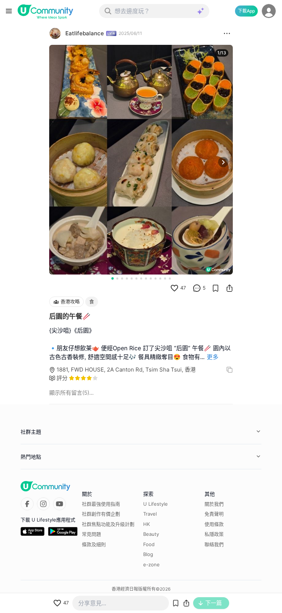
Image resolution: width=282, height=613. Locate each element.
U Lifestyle (155, 504)
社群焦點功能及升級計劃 (108, 524)
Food (149, 544)
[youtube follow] (59, 503)
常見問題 (91, 534)
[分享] (229, 288)
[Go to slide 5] (132, 278)
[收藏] (215, 288)
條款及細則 (94, 544)
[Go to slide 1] (112, 278)
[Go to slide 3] (122, 278)
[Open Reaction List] (226, 33)
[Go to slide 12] (165, 278)
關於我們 (214, 504)
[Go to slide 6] (136, 278)
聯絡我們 (214, 544)
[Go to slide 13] (170, 278)
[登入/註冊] (268, 11)
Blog (148, 554)
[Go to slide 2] (117, 278)
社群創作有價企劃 (101, 514)
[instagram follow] (43, 503)
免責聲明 (214, 514)
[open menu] (9, 11)
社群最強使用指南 (101, 504)
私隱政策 (214, 534)
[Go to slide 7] (141, 278)
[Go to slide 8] (146, 278)
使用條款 (214, 524)
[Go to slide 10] (155, 278)
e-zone (151, 564)
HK (146, 524)
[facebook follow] (27, 503)
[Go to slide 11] (160, 278)
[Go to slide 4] (127, 278)
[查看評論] (196, 288)
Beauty (151, 534)
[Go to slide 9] (151, 278)
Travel (150, 514)
